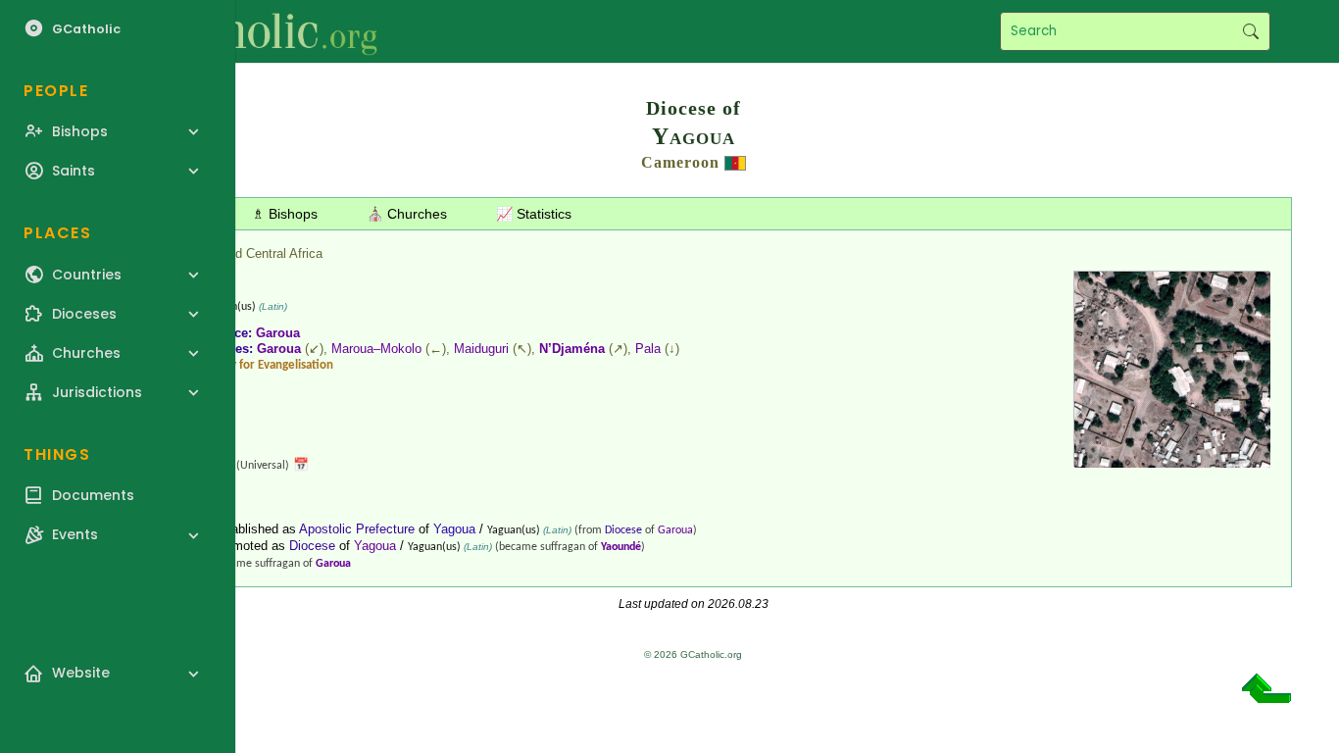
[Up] (1266, 695)
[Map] (1172, 460)
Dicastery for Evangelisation (260, 365)
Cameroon (680, 162)
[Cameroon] (735, 162)
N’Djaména (572, 348)
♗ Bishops (285, 214)
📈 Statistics (533, 214)
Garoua (278, 333)
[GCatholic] (241, 31)
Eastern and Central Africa (248, 253)
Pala (648, 348)
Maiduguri (481, 348)
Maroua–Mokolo (376, 348)
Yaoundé (621, 547)
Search (1250, 31)
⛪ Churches (407, 214)
